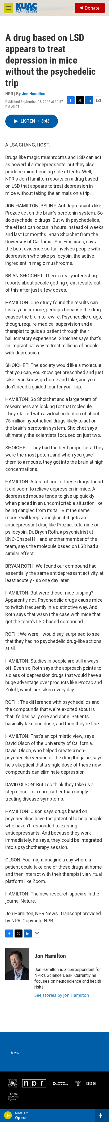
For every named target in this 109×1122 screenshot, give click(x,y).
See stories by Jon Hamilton (61, 995)
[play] (8, 1115)
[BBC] (91, 1083)
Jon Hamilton (33, 93)
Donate (92, 8)
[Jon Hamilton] (17, 964)
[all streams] (102, 1115)
